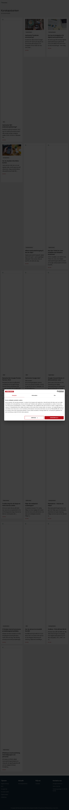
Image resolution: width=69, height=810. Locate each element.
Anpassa (33, 417)
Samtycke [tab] (14, 395)
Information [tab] (34, 395)
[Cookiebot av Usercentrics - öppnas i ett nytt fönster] (58, 392)
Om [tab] (55, 395)
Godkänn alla (54, 417)
